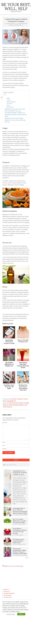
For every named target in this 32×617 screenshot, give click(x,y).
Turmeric (8, 100)
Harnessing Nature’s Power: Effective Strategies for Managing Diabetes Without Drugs (20, 510)
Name (3, 442)
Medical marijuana (10, 101)
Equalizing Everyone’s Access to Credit (15, 109)
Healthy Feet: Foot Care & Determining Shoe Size (15, 121)
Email (3, 445)
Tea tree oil (9, 103)
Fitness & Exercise (18, 535)
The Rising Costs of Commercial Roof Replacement (18, 541)
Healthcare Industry (19, 476)
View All (27, 557)
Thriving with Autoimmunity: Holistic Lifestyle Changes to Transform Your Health (19, 551)
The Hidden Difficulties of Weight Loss (15, 112)
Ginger (8, 98)
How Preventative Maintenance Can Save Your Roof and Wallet (19, 520)
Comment (4, 423)
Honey (8, 105)
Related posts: (10, 107)
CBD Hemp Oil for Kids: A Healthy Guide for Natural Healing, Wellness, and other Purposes (16, 405)
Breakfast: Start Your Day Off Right (14, 118)
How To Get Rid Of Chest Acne (13, 111)
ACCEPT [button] (21, 614)
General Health (18, 25)
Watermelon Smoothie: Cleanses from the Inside (16, 115)
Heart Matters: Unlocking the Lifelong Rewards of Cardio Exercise (19, 531)
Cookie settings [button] (10, 614)
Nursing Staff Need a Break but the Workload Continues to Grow (20, 472)
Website (4, 448)
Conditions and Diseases (20, 515)
